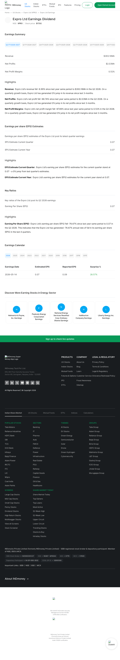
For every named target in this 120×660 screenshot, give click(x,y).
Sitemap (80, 385)
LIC (6, 473)
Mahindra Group (96, 452)
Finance (36, 477)
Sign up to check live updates (60, 339)
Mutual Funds (52, 5)
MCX (39, 565)
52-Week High (39, 511)
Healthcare (37, 485)
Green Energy (66, 436)
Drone (63, 448)
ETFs (44, 5)
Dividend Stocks (12, 511)
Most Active (38, 507)
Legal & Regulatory (100, 371)
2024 (22, 256)
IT (34, 431)
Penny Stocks (10, 507)
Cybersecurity (67, 456)
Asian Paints (10, 485)
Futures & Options (68, 376)
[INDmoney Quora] (37, 382)
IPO (59, 5)
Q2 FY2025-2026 (80, 45)
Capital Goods (39, 473)
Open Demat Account (106, 5)
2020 (51, 256)
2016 (78, 256)
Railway (36, 469)
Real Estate (37, 460)
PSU (35, 465)
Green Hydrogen (68, 452)
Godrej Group (94, 460)
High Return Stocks (13, 515)
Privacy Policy (98, 362)
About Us (80, 362)
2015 (85, 256)
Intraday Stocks (39, 536)
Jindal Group (94, 469)
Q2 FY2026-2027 (13, 45)
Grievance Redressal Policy (103, 376)
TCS (6, 444)
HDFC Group (94, 448)
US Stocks (27, 5)
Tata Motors (10, 427)
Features (67, 5)
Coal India (9, 481)
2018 (64, 256)
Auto (35, 440)
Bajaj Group (94, 440)
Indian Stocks (36, 5)
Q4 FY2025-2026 (46, 45)
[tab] (13, 414)
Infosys (8, 452)
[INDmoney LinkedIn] (12, 382)
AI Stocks (65, 427)
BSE (33, 565)
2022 (37, 256)
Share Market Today (41, 494)
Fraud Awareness (84, 380)
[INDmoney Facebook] (6, 382)
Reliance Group (95, 436)
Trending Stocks (40, 528)
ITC (6, 469)
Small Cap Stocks (12, 503)
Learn (79, 371)
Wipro (7, 477)
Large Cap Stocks (12, 494)
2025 (15, 256)
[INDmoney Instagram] (27, 382)
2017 (71, 256)
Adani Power (10, 460)
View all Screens (12, 524)
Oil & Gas (36, 481)
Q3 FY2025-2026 (63, 45)
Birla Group (93, 444)
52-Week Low (38, 515)
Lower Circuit (38, 524)
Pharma (36, 436)
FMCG (35, 444)
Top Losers (37, 503)
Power (35, 452)
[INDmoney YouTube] (22, 382)
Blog (78, 367)
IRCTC (7, 465)
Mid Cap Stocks (11, 499)
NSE (27, 565)
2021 (44, 256)
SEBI (21, 565)
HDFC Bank (9, 436)
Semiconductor (67, 440)
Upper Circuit (38, 519)
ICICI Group (94, 465)
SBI (6, 440)
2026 (8, 256)
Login (87, 5)
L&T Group (93, 456)
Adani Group (94, 431)
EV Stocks (65, 431)
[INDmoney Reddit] (32, 382)
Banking (36, 427)
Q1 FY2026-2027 (29, 45)
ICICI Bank (9, 448)
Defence (36, 448)
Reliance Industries (13, 431)
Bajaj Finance (10, 456)
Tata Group (93, 427)
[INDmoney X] (17, 382)
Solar (63, 444)
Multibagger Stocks (13, 519)
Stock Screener (11, 528)
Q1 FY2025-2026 (97, 45)
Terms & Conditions (100, 367)
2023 (29, 256)
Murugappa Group (96, 473)
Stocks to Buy (38, 532)
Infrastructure (38, 456)
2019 (58, 256)
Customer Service (84, 376)
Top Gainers (38, 499)
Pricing (77, 5)
